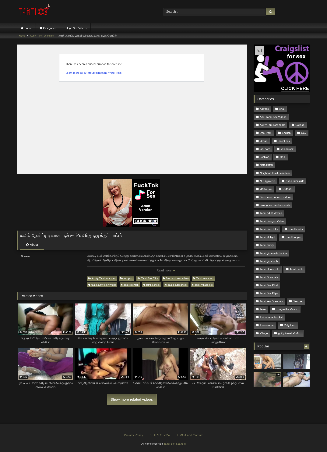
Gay (303, 132)
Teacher (298, 301)
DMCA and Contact (190, 435)
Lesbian (264, 156)
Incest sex (284, 140)
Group (263, 140)
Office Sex (266, 188)
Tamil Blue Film (269, 229)
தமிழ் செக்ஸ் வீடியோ (289, 333)
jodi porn (128, 278)
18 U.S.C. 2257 (160, 435)
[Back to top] (315, 440)
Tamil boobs (295, 229)
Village (264, 333)
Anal (281, 108)
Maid (283, 156)
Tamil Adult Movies (271, 212)
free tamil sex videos (177, 278)
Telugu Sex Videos (75, 28)
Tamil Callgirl (267, 237)
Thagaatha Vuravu (287, 309)
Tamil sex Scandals (271, 301)
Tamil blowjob (131, 284)
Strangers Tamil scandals (275, 204)
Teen (263, 309)
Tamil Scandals (269, 277)
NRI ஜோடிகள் (267, 180)
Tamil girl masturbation (273, 253)
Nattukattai (266, 164)
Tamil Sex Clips (149, 278)
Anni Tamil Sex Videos (273, 116)
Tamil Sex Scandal (175, 443)
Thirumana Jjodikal (271, 317)
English (286, 132)
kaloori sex (287, 148)
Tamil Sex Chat (269, 285)
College (299, 124)
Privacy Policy (133, 435)
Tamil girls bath (269, 261)
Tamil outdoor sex (177, 284)
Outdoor (287, 188)
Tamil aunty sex (205, 278)
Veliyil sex (290, 325)
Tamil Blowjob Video (272, 221)
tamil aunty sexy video (103, 284)
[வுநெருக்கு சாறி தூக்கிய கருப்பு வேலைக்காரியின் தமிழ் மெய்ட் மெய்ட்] (267, 361)
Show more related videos (132, 399)
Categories (49, 28)
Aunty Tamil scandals (42, 35)
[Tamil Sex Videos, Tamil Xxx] (35, 11)
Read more (164, 270)
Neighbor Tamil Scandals (275, 172)
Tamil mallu (296, 269)
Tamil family (267, 244)
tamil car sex (153, 284)
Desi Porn (266, 132)
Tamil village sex (204, 284)
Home (28, 28)
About (33, 244)
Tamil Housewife (269, 269)
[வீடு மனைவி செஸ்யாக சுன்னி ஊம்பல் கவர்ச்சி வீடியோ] (296, 379)
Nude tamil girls (295, 180)
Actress (264, 108)
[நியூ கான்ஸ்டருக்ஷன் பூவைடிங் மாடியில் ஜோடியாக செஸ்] (296, 361)
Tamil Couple (293, 237)
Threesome (267, 325)
